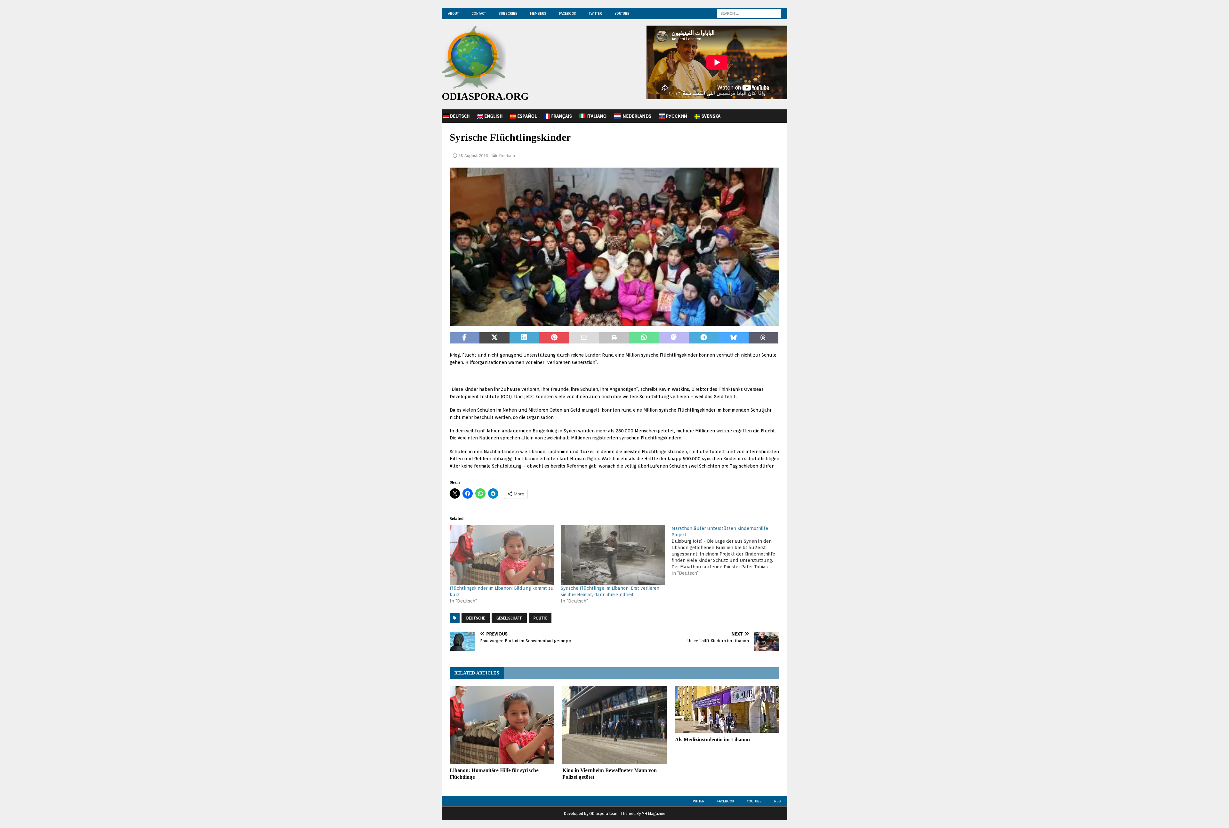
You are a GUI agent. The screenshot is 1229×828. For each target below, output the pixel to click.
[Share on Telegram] (704, 338)
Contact (478, 13)
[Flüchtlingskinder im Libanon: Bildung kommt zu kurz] (502, 555)
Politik (540, 618)
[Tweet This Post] (494, 338)
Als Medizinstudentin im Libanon (712, 739)
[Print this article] (614, 338)
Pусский (676, 116)
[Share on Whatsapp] (644, 338)
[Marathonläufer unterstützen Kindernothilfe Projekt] (727, 550)
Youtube (754, 801)
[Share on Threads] (763, 338)
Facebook (567, 13)
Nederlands (637, 116)
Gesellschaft (509, 618)
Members (538, 13)
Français (561, 116)
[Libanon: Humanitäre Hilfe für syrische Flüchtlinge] (502, 725)
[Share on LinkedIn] (524, 338)
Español (527, 116)
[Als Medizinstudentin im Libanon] (727, 709)
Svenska (711, 116)
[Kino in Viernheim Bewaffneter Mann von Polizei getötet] (614, 725)
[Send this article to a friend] (584, 338)
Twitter (595, 13)
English (493, 116)
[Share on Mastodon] (674, 338)
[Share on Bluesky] (733, 338)
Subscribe (508, 13)
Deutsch (460, 116)
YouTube (622, 13)
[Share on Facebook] (464, 338)
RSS (777, 801)
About (453, 13)
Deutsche (475, 618)
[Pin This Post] (554, 338)
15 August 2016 (473, 155)
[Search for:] (749, 13)
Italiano (596, 116)
